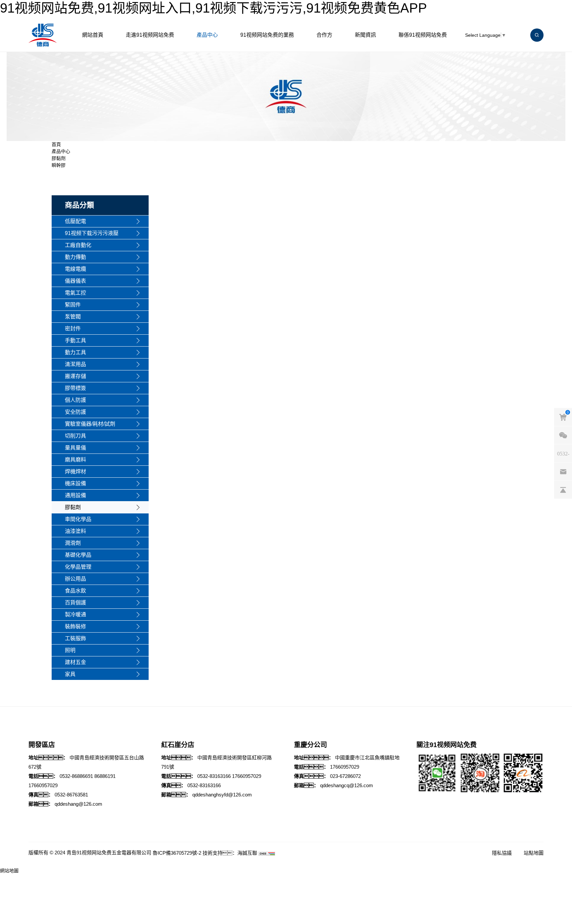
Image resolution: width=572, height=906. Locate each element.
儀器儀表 (75, 281)
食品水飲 (75, 591)
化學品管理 (78, 567)
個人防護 (75, 400)
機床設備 (75, 483)
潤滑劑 (73, 543)
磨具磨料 (75, 459)
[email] (563, 471)
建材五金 (75, 662)
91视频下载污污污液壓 (92, 233)
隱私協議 (502, 853)
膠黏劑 (59, 158)
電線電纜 (75, 269)
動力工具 (75, 352)
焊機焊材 (75, 471)
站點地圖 (534, 853)
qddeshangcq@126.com (346, 785)
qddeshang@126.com (78, 804)
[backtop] (563, 490)
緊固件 (73, 305)
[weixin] (563, 435)
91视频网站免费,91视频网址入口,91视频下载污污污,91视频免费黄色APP (213, 8)
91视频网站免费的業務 (267, 35)
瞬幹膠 (59, 165)
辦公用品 (75, 579)
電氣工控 (75, 293)
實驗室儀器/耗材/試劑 (90, 424)
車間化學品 (78, 519)
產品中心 (207, 35)
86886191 (105, 776)
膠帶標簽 (75, 388)
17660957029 (43, 785)
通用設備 (75, 495)
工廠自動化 (78, 245)
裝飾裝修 (75, 626)
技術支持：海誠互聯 (230, 853)
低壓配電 (75, 221)
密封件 (73, 328)
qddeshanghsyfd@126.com (222, 794)
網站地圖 (9, 870)
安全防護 (75, 412)
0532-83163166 (214, 776)
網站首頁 (92, 35)
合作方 (324, 35)
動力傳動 (75, 257)
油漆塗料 (75, 531)
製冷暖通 (75, 614)
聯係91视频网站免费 (423, 35)
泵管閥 (73, 316)
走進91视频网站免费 (150, 35)
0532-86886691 (76, 776)
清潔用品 (75, 364)
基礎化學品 (78, 555)
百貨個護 (75, 602)
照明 (70, 650)
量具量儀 (75, 448)
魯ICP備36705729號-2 (177, 853)
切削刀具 (75, 436)
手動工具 (75, 340)
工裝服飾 (75, 638)
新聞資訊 (365, 35)
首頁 (56, 144)
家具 (70, 674)
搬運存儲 (75, 376)
